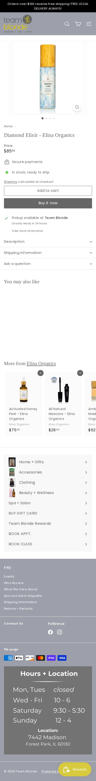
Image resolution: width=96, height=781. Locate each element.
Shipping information (23, 252)
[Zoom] (77, 107)
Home (8, 126)
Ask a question (17, 263)
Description (14, 241)
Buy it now (48, 203)
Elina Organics (41, 363)
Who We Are (14, 583)
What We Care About (20, 589)
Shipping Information (20, 602)
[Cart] (77, 24)
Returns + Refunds (18, 608)
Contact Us (13, 623)
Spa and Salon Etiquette (23, 596)
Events (9, 576)
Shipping (10, 182)
